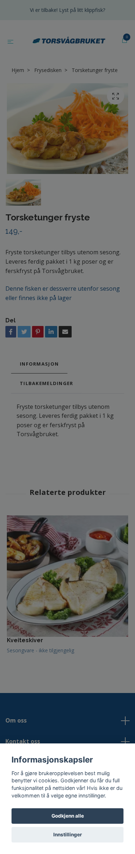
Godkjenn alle (67, 816)
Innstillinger (67, 834)
